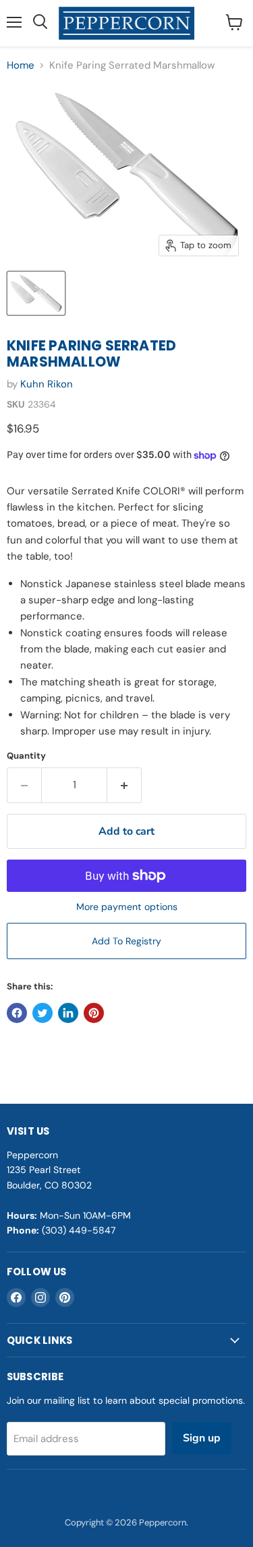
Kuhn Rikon (46, 384)
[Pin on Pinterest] (94, 1013)
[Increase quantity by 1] (124, 784)
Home (20, 65)
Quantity (26, 756)
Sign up (202, 1438)
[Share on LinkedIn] (68, 1013)
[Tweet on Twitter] (42, 1013)
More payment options (126, 906)
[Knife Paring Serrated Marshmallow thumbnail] (36, 293)
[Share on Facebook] (17, 1013)
